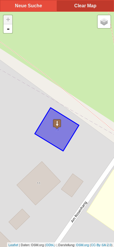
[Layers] (104, 21)
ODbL (50, 244)
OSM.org (82, 244)
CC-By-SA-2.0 (101, 244)
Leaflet (13, 244)
